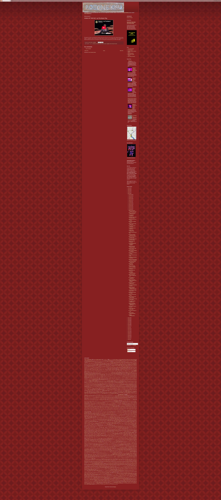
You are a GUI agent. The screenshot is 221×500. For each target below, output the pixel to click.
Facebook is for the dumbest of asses (123, 388)
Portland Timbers (116, 432)
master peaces (97, 417)
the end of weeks (118, 460)
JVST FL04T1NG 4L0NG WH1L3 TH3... (132, 290)
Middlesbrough (134, 418)
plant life (132, 430)
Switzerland (92, 457)
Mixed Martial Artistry (118, 419)
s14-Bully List (111, 442)
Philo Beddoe (134, 429)
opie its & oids (135, 427)
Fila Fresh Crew (111, 390)
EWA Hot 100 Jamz (95, 388)
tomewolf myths (131, 470)
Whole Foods (97, 479)
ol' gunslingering (134, 426)
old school (92, 427)
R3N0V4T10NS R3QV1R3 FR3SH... (132, 313)
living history (106, 414)
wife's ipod (120, 479)
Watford (85, 477)
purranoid (120, 434)
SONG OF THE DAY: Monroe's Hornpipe (132, 266)
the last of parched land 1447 (101, 464)
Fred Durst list (94, 393)
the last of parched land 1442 (121, 463)
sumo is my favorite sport (101, 455)
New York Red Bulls (120, 424)
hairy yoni (89, 398)
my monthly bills (101, 422)
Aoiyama (131, 365)
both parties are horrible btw (106, 372)
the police (128, 465)
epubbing (96, 387)
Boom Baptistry (134, 371)
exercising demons (103, 388)
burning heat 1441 (122, 373)
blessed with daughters (92, 371)
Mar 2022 (130, 206)
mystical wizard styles (91, 423)
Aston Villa (90, 367)
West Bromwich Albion (90, 478)
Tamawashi (85, 458)
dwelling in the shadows (109, 385)
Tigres (85, 470)
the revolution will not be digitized (102, 466)
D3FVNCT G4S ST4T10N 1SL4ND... (133, 253)
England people (89, 387)
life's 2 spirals (133, 412)
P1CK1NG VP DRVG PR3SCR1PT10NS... (132, 235)
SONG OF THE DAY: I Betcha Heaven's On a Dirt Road (132, 280)
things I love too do (101, 468)
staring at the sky (117, 452)
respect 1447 (110, 439)
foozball (103, 392)
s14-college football (117, 442)
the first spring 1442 (127, 461)
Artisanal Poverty (133, 366)
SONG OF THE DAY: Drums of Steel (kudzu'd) (134, 80)
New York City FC (115, 424)
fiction (100, 390)
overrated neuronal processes (106, 428)
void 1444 (94, 476)
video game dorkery (109, 475)
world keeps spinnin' (92, 482)
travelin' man (108, 472)
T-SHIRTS (106, 457)
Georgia (95, 395)
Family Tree (95, 389)
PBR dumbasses (130, 428)
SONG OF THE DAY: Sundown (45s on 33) (132, 211)
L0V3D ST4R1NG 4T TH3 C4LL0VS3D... (133, 299)
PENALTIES (135, 428)
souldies (110, 451)
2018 (129, 321)
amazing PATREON (125, 12)
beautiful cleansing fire (124, 368)
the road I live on (112, 466)
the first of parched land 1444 (118, 461)
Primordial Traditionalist (100, 433)
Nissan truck (100, 425)
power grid (125, 432)
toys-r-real (119, 471)
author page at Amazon (131, 56)
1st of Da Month (104, 360)
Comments (130, 351)
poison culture (104, 43)
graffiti (131, 396)
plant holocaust (127, 430)
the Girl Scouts (105, 462)
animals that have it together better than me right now (120, 365)
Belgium (118, 369)
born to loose (93, 372)
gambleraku (121, 394)
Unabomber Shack (107, 473)
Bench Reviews (128, 369)
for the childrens (109, 392)
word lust (114, 481)
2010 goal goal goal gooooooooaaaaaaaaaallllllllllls (130, 360)
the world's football (104, 467)
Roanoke (112, 440)
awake (100, 367)
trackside (132, 471)
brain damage (119, 372)
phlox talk (85, 430)
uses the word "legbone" (115, 474)
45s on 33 (109, 361)
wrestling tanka (105, 482)
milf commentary (90, 419)
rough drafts (113, 441)
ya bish (91, 483)
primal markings (93, 433)
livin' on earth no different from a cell (97, 414)
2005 (129, 339)
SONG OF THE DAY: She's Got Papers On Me (132, 275)
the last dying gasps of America (98, 463)
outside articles (98, 428)
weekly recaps (125, 477)
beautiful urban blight (95, 369)
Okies (130, 426)
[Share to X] (100, 42)
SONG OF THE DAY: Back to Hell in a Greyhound (133, 260)
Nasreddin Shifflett (108, 423)
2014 (129, 327)
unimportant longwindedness (128, 473)
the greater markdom (121, 462)
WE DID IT (111, 477)
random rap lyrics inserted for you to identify (130, 435)
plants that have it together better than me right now (97, 431)
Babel (107, 367)
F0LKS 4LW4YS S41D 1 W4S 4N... (132, 306)
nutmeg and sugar (92, 426)
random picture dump (119, 435)
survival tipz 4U (95, 456)
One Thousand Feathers (110, 427)
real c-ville (85, 437)
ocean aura (109, 426)
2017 (129, 323)
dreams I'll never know (129, 384)
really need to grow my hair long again (117, 437)
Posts (129, 349)
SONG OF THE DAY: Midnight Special (132, 247)
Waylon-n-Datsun (90, 477)
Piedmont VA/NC (104, 430)
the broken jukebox (112, 459)
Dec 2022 (130, 194)
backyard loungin (125, 367)
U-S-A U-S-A (101, 473)
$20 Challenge (116, 359)
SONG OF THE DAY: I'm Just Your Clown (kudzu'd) (134, 106)
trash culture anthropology (101, 472)
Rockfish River (117, 440)
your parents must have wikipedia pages (100, 484)
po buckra (122, 431)
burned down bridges (114, 373)
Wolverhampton (135, 480)
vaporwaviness (97, 475)
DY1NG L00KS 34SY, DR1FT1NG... (132, 309)
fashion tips (101, 389)
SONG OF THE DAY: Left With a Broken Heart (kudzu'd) (134, 69)
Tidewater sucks (134, 469)
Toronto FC (95, 471)
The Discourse (100, 460)
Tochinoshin (107, 470)
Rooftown (109, 441)
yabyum (94, 483)
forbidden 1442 (116, 392)
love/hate (102, 415)
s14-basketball (100, 442)
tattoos (93, 458)
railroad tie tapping (100, 435)
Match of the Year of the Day (104, 417)
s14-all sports (95, 442)
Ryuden (135, 441)
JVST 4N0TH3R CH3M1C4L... (131, 215)
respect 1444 (104, 439)
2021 (129, 317)
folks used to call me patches (108, 391)
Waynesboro (96, 477)
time (87, 470)
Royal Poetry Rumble (119, 441)
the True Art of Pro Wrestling (95, 467)
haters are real (125, 398)
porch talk (104, 432)
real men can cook (102, 437)
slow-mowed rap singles (106, 449)
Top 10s (92, 471)
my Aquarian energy (110, 421)
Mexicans (128, 418)
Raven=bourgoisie (105, 436)
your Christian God (90, 484)
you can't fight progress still (126, 483)
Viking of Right (116, 475)
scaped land (133, 443)
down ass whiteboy (97, 384)
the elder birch (113, 460)
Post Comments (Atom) (92, 52)
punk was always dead (98, 434)
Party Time (116, 428)
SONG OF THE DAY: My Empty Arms (132, 224)
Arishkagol (103, 366)
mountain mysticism (131, 420)
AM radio (94, 364)
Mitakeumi (112, 419)
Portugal (121, 432)
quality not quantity (133, 434)
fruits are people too (126, 393)
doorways (91, 384)
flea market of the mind (133, 390)
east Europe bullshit (118, 385)
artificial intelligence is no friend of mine (115, 366)
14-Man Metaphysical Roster (88, 360)
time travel (91, 470)
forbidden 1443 (123, 392)
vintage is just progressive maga (123, 475)
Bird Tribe (117, 370)
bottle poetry (113, 372)
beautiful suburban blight (87, 369)
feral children (92, 390)
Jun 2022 (130, 202)
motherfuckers (124, 420)
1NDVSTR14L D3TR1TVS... (131, 264)
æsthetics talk (86, 363)
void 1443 (89, 476)
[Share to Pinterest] (102, 42)
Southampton (119, 451)
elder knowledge (103, 386)
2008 (129, 335)
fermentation (97, 390)
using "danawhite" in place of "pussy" (124, 474)
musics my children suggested (102, 421)
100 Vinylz (126, 359)
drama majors (116, 384)
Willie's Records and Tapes (127, 480)
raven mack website (131, 48)
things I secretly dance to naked (109, 468)
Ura (101, 474)
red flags (88, 438)
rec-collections (134, 437)
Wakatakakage (115, 476)
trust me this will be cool (125, 472)
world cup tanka (131, 481)
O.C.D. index (98, 426)
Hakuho (93, 398)
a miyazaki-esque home (106, 362)
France (135, 392)
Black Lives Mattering (124, 370)
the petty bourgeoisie (123, 465)
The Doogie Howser (107, 460)
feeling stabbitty (130, 389)
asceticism (85, 367)
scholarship (121, 444)
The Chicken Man (127, 459)
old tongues (96, 427)
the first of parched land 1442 (96, 461)
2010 (129, 332)
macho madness (133, 415)
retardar (119, 439)
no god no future (111, 425)
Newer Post (86, 50)
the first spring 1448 (90, 462)
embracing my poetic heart (131, 386)
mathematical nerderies (113, 417)
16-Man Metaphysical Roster (97, 360)
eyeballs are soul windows (111, 388)
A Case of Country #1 (91, 362)
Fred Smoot (99, 393)
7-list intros (133, 361)
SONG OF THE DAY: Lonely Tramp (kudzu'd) (134, 90)
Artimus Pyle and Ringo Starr (125, 366)
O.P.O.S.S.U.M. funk (104, 426)
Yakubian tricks (98, 483)
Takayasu (122, 457)
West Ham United (96, 478)
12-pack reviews (132, 359)
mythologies (97, 423)
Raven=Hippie (116, 436)
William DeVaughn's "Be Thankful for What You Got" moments (113, 480)
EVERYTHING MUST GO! (87, 388)
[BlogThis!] (99, 42)
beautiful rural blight (132, 368)
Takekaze (126, 457)
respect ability (115, 439)
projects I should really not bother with (126, 433)
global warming (117, 395)
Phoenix (89, 430)
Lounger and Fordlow (97, 415)
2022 (129, 193)
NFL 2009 (132, 424)
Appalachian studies (90, 366)
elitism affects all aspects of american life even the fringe (116, 386)
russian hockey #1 (130, 441)
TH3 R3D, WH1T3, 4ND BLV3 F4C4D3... (132, 249)
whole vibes (102, 479)
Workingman (125, 481)
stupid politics (123, 454)
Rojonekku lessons (87, 441)
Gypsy (85, 398)
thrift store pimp (113, 469)
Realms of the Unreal (127, 437)
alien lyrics (116, 363)
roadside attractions (106, 440)
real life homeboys (91, 437)
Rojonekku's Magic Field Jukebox (96, 441)
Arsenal (107, 366)
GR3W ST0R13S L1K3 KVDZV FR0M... (132, 297)
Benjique (133, 369)
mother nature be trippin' (117, 420)
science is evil (126, 444)
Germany (99, 395)
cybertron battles (110, 380)
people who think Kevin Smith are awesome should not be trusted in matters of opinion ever (98, 429)
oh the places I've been (116, 426)
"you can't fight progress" (97, 359)
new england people (98, 424)
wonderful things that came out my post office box (101, 481)
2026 (129, 188)
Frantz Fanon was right (87, 393)
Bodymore (129, 371)
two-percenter (96, 473)
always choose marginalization (132, 363)
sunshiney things (120, 455)
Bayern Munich (102, 368)
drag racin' (111, 384)
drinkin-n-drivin (93, 385)
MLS (123, 419)
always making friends (89, 364)
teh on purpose (115, 458)
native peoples (114, 423)
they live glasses (131, 467)
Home (104, 50)
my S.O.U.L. (121, 422)
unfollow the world (113, 473)
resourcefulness (134, 438)
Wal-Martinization (120, 476)
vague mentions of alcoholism (90, 475)
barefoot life (132, 367)
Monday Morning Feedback (132, 98)
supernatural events (132, 455)
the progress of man (92, 466)
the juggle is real (89, 463)
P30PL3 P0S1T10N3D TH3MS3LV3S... (132, 262)
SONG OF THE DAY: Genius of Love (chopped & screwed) (132, 288)
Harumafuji (120, 398)
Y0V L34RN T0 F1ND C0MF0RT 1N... (132, 301)
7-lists (85, 362)
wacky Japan (103, 476)
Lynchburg (111, 415)
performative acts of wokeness (116, 429)
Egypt (98, 386)
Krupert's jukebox (99, 43)
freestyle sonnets (114, 393)
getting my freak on (104, 395)
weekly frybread (120, 477)
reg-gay (105, 438)
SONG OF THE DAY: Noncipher (132, 270)
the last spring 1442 (110, 464)
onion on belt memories (119, 427)
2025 (129, 189)
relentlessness (115, 438)
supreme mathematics (87, 456)
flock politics (89, 391)
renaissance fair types (121, 438)
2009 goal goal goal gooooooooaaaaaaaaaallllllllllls (115, 360)
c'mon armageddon (117, 374)
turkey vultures (86, 473)
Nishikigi (96, 425)
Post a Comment (88, 48)
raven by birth (88, 436)
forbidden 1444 (129, 392)
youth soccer (108, 484)
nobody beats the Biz (118, 425)
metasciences (116, 418)
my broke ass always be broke (119, 421)
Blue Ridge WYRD (117, 371)
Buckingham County (87, 373)
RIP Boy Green (96, 440)
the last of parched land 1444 (90, 464)
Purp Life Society (110, 434)
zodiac (116, 484)
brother (135, 372)
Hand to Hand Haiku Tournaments (105, 398)
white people (92, 479)
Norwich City (129, 425)
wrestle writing (98, 482)
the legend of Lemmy (134, 464)
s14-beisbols (106, 442)
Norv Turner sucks (124, 425)
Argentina (99, 366)
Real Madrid (96, 437)
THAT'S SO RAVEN (105, 459)
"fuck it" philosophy (87, 359)
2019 (129, 320)
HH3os (134, 399)
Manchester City (106, 416)
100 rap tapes (121, 359)
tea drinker (102, 458)
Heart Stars (115, 399)
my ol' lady (107, 422)
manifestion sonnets (128, 416)
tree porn (115, 472)
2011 (129, 331)
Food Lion (114, 391)
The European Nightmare (128, 460)
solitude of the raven (113, 450)
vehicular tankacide (103, 475)
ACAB (135, 362)
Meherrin (86, 418)
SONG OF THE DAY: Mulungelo (132, 241)
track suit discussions (126, 471)
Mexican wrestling (122, 418)
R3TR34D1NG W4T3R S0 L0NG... (132, 293)
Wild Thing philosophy (134, 479)
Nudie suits (87, 426)
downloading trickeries (105, 384)
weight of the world (131, 477)
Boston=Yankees (99, 372)
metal (111, 418)
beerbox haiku (102, 369)
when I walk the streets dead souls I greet (120, 478)
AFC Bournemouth (96, 363)
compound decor (95, 378)
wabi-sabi (98, 476)
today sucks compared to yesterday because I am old (118, 470)
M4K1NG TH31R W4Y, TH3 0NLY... (132, 268)
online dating (126, 427)
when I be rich (110, 478)
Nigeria (88, 425)
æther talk (90, 363)
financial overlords (117, 390)
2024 (129, 190)
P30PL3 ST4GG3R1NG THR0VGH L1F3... (132, 213)
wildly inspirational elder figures (89, 480)
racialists (85, 435)
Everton (111, 387)
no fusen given (105, 425)
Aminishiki (112, 364)
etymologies (107, 387)
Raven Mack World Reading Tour (96, 436)
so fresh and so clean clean (88, 450)
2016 (129, 324)
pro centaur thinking (108, 433)
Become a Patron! (129, 17)
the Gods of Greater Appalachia (112, 462)
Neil (85, 424)
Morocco (97, 420)
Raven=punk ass (127, 436)
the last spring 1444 (126, 464)
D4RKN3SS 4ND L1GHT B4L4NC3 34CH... (132, 217)
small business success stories (123, 449)
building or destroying (95, 373)
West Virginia (101, 478)
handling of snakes (114, 398)
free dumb (103, 393)
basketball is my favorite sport (94, 368)
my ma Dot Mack (95, 422)
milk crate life (95, 419)
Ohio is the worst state (125, 426)
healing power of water (103, 399)
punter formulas (105, 434)
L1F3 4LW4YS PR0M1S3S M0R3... (132, 273)
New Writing (109, 424)
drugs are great (98, 385)
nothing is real (134, 425)
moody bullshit (93, 420)
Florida (94, 391)
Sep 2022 (130, 198)
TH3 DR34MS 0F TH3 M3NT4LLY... (132, 228)
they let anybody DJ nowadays (122, 467)
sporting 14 (94, 452)
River (100, 440)
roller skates (105, 441)
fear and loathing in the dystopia (112, 389)
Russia (126, 441)
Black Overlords (130, 370)
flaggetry (126, 390)
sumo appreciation (92, 455)
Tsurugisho (131, 472)
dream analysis (122, 384)
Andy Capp (103, 365)
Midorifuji (85, 419)
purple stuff (116, 434)
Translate (134, 345)
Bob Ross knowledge (124, 371)
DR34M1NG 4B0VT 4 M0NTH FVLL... (132, 283)
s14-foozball (123, 442)
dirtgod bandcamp (130, 53)
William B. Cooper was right (99, 480)
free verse (108, 393)
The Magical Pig (93, 465)
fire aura (122, 390)
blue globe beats (98, 371)
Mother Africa (110, 420)
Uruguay (104, 474)
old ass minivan (87, 427)
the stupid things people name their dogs (128, 466)
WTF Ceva (111, 482)
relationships (109, 438)
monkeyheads (87, 420)
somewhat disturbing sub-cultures (94, 451)
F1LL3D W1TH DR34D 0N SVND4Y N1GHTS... (132, 244)
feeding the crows (120, 389)
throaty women (119, 469)
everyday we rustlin (116, 387)
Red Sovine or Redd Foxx (93, 438)
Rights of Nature (89, 440)
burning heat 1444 (92, 374)
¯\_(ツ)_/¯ (90, 43)
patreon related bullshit (122, 428)
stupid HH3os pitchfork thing (115, 454)
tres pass (119, 472)
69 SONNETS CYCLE (128, 361)
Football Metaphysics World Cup (95, 392)
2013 (129, 328)
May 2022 (130, 204)
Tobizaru (103, 470)
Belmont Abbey (123, 369)
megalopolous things (134, 417)
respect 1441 (87, 439)
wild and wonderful (126, 479)
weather (114, 477)
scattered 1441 (91, 444)
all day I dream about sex (123, 363)
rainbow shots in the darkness (110, 435)
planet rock (122, 430)
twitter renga (91, 473)
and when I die (95, 43)
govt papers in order (125, 396)
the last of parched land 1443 (132, 463)
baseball (88, 368)
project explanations (115, 433)
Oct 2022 (130, 197)
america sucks (107, 364)
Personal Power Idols (125, 429)
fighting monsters (105, 390)
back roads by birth (112, 367)
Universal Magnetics (95, 474)
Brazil (123, 372)
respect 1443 (99, 439)
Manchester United (112, 416)
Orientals (87, 428)
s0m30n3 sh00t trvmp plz (88, 442)
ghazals (109, 395)
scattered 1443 (104, 444)
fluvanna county (99, 391)
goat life (126, 395)
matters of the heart (122, 417)
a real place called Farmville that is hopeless (117, 362)
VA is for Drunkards (134, 474)
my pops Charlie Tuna (114, 422)
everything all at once (124, 387)
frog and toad (120, 393)
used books (108, 474)
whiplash (87, 479)
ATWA (93, 367)
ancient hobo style (91, 365)
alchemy (112, 363)
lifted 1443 (95, 413)
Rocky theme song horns (124, 440)
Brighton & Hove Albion (129, 372)
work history (119, 481)
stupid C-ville (92, 454)
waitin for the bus (109, 476)
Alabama (108, 363)
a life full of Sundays (98, 362)
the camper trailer (120, 459)
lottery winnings (90, 415)
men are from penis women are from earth (103, 418)
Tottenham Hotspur (100, 471)
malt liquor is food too (100, 416)
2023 (129, 192)
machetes (128, 415)
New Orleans (104, 424)
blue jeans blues (104, 371)
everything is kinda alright (132, 387)
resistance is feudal (128, 438)
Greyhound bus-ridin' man (111, 397)
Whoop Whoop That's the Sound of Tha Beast (111, 479)
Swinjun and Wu (86, 457)
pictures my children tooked (96, 430)
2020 (129, 319)
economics (128, 385)
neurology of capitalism (90, 424)
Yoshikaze (110, 483)
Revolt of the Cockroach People (127, 439)
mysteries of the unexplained (129, 422)
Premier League (86, 433)
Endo (85, 387)
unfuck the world (119, 473)
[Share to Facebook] (101, 42)
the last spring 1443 (118, 464)
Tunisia (135, 472)
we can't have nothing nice (104, 477)
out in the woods (92, 428)
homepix (116, 401)
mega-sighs (128, 417)
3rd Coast (104, 361)
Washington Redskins (132, 476)
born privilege (88, 372)
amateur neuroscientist (99, 364)
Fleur (85, 391)
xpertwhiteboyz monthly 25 (127, 482)
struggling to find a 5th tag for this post (111, 43)
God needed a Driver (132, 395)
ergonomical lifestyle (102, 387)
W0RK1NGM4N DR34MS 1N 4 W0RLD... (133, 251)
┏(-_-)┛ (111, 359)
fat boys (105, 389)
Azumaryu (104, 367)
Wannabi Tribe (126, 476)
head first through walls (95, 399)
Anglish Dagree (108, 365)
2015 (129, 325)
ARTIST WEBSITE (87, 13)
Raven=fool (110, 436)
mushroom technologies (93, 421)
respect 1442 (93, 439)
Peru (130, 429)
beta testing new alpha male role (95, 370)
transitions (94, 472)
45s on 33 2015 (115, 361)
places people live (115, 430)
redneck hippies (100, 438)
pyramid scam (126, 434)
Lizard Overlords (112, 414)
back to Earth (119, 367)
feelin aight (125, 389)
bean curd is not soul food (112, 368)
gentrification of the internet (88, 395)
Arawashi (96, 366)
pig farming (109, 430)
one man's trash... (102, 427)
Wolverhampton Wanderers (88, 481)
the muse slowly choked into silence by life (113, 465)
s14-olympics (132, 442)
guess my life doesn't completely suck (123, 397)
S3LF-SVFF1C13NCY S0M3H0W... (132, 226)
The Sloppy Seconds (119, 466)
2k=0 (96, 361)
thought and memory (107, 469)
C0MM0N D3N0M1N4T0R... (132, 315)
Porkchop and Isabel (110, 432)
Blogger (114, 486)
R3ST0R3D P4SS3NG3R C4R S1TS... (133, 257)
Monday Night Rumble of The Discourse (131, 419)
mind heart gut (100, 419)
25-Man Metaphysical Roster (89, 361)
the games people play (98, 462)
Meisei (91, 418)
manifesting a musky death (120, 416)
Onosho (130, 427)
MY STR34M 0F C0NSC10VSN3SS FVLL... (134, 117)
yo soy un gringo (105, 483)
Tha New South (87, 459)
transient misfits (90, 472)
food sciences (120, 391)
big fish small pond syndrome (110, 370)
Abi (132, 362)
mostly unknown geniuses (102, 420)
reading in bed (133, 436)
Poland (132, 431)
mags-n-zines (92, 416)
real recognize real (108, 437)
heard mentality (110, 399)
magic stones (86, 416)
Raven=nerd (121, 436)
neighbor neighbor (134, 423)
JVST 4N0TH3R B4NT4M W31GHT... (133, 285)
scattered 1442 (97, 444)
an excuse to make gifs (118, 364)
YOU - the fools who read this (117, 483)
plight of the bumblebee (116, 431)
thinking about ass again (99, 469)
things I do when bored (94, 468)
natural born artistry (120, 423)
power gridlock (131, 432)
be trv (106, 368)
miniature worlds (106, 419)
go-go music (122, 395)
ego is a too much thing (93, 386)
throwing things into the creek (127, 469)
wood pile (110, 481)
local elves (121, 414)
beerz (106, 369)
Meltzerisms (94, 418)
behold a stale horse (112, 369)
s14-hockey (128, 442)
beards (118, 368)
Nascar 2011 (102, 423)
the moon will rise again (101, 465)
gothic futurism (117, 396)
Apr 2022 (130, 205)
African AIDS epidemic (103, 363)
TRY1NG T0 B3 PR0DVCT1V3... (132, 230)
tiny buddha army (97, 470)
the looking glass (87, 465)
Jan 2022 (130, 209)
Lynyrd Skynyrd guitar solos (118, 415)
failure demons (132, 388)
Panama (113, 428)
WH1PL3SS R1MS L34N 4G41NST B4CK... (132, 239)
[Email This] (98, 42)
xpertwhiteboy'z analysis (117, 482)
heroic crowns (126, 399)
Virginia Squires (132, 475)
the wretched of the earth (112, 467)
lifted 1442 (91, 413)
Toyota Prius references (108, 471)
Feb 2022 (130, 208)
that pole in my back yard (96, 459)
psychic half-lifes (91, 434)
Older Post (121, 50)
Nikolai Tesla (92, 425)
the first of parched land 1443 (107, 461)
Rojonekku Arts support (132, 440)
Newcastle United (127, 424)
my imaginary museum (129, 421)
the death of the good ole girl (93, 460)
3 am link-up (100, 361)
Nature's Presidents (127, 423)
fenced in (86, 390)
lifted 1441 (86, 413)
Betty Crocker (103, 370)
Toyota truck (114, 471)
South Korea (114, 451)
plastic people (109, 431)
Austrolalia (96, 367)
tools (88, 471)
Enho (93, 387)
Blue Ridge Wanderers (111, 371)
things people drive (91, 469)
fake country (90, 389)
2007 (129, 336)
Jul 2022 (130, 201)
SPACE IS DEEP (132, 451)
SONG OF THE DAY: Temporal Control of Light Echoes (132, 304)
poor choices (99, 432)
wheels (105, 478)
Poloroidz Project (92, 432)
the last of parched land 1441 (110, 463)
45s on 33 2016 (121, 361)
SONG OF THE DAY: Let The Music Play (132, 237)
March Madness (90, 417)
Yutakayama (112, 484)
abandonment (128, 362)
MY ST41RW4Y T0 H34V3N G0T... (131, 278)
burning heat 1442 (130, 373)
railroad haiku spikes (92, 435)
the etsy (123, 460)
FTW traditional (132, 393)
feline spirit (135, 389)
